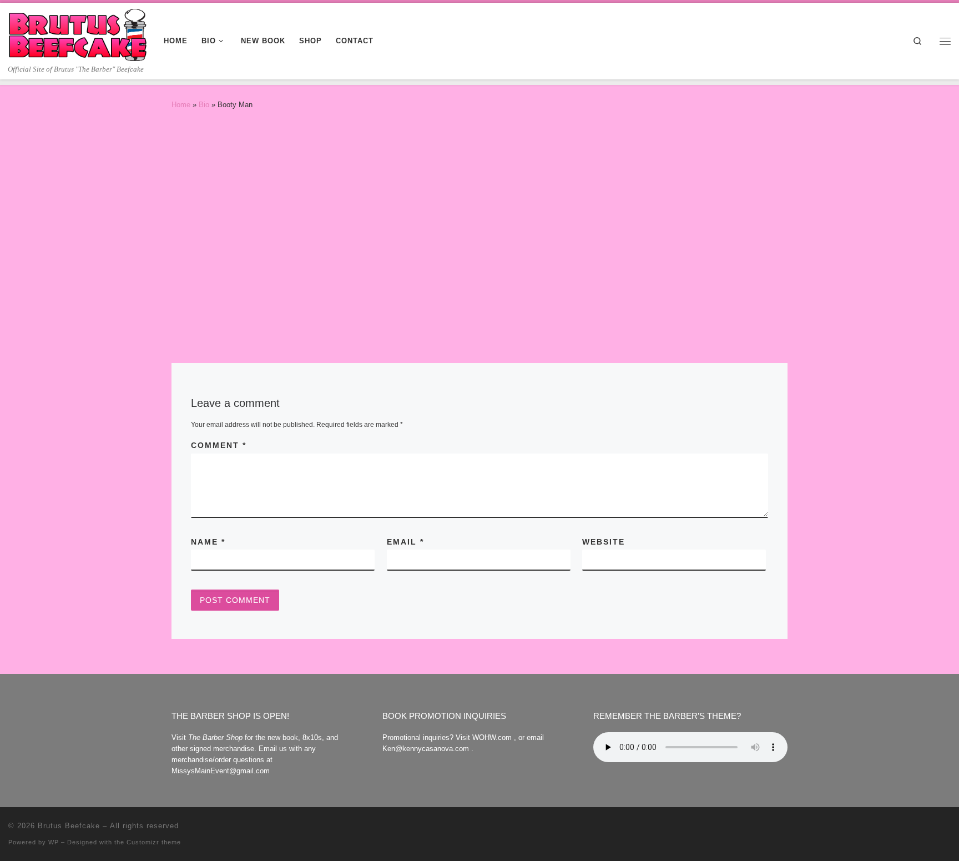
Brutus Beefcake (69, 826)
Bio (204, 104)
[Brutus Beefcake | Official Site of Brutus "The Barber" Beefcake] (77, 33)
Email (405, 541)
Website (603, 541)
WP (53, 842)
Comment (218, 445)
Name (208, 541)
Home (180, 104)
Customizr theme (154, 842)
